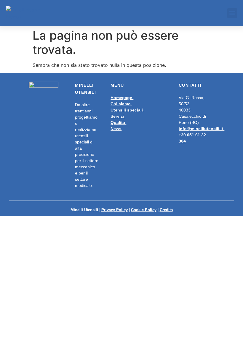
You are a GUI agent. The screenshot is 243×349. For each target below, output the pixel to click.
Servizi (118, 116)
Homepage (122, 97)
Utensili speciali (127, 110)
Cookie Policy (143, 210)
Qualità (118, 122)
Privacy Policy (114, 210)
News (116, 128)
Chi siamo (121, 103)
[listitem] (135, 113)
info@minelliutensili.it (201, 128)
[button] (232, 13)
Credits (166, 210)
